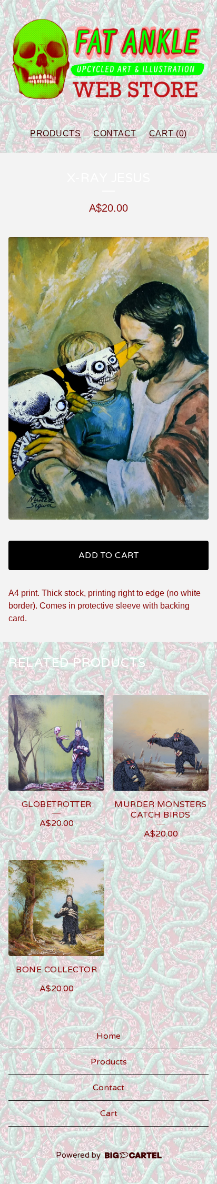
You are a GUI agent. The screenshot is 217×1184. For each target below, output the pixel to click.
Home (108, 1036)
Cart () (168, 133)
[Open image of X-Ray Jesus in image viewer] (108, 378)
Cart (108, 1113)
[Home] (108, 59)
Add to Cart (108, 555)
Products (55, 133)
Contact (114, 133)
